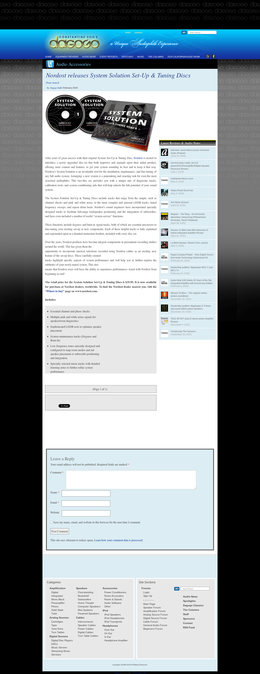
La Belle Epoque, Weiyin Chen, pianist (189, 243)
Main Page (149, 604)
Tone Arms (57, 628)
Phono (55, 606)
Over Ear (109, 629)
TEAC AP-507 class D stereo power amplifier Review (192, 320)
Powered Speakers (88, 613)
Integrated (57, 595)
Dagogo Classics (193, 605)
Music (140, 57)
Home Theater (86, 602)
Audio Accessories (73, 64)
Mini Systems (85, 610)
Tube (54, 613)
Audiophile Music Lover (182, 178)
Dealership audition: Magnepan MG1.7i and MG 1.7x (192, 269)
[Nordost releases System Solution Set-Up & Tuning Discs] (101, 123)
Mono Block (57, 599)
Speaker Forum (152, 607)
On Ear (108, 633)
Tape (54, 625)
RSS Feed (189, 627)
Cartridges (57, 621)
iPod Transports (113, 621)
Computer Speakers (89, 606)
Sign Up (147, 595)
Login (146, 592)
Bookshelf (83, 595)
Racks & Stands (113, 599)
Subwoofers (84, 599)
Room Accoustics (113, 595)
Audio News (89, 57)
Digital (54, 592)
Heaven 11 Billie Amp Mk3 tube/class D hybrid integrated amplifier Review (189, 231)
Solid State (57, 610)
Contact (138, 33)
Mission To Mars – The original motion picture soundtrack (189, 294)
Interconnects (85, 621)
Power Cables (85, 628)
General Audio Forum (155, 625)
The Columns (156, 57)
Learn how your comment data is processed (118, 540)
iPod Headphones (114, 618)
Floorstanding (85, 592)
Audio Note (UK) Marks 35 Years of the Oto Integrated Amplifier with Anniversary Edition (192, 282)
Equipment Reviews (67, 57)
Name (54, 492)
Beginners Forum (153, 628)
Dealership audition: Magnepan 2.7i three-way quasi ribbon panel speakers (191, 307)
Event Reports (109, 57)
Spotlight (127, 57)
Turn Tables (57, 632)
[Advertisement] (130, 14)
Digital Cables (85, 632)
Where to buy (55, 291)
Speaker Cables (87, 625)
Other (107, 606)
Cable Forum (150, 621)
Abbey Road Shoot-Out (182, 190)
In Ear (107, 636)
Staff (128, 33)
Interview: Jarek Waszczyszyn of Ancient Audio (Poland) (190, 151)
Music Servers (59, 647)
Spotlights (189, 601)
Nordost (138, 158)
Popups (117, 672)
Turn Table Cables (88, 635)
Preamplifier (58, 602)
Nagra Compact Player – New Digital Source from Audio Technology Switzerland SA (192, 256)
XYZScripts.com (139, 672)
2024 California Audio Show (183, 57)
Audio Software (112, 602)
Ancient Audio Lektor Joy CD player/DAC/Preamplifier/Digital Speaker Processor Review (190, 166)
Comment (56, 472)
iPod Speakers (112, 614)
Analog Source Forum (155, 614)
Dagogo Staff (56, 87)
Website (54, 512)
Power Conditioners (115, 592)
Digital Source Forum (155, 618)
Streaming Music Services (60, 653)
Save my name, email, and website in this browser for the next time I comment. (97, 522)
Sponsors (189, 618)
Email (54, 502)
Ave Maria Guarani (180, 202)
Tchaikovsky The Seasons (183, 331)
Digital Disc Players (62, 640)
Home (48, 57)
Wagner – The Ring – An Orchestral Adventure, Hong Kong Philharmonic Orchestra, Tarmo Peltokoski (188, 217)
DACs (54, 644)
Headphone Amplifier (116, 640)
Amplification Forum (154, 611)
